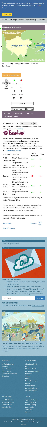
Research (28, 374)
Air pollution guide (32, 371)
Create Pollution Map (9, 374)
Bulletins (7, 113)
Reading (20, 129)
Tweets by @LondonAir (10, 243)
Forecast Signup (31, 388)
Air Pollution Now (8, 364)
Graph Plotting (30, 405)
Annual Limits (6, 407)
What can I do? (30, 369)
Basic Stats (7, 223)
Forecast (5, 366)
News (27, 378)
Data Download (30, 402)
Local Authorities (8, 400)
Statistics (28, 409)
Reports (34, 223)
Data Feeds (29, 407)
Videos (27, 376)
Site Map (23, 424)
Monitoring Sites (8, 402)
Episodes (5, 376)
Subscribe (40, 298)
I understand (7, 14)
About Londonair (31, 364)
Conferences (30, 386)
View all (22, 103)
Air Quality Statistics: (11, 123)
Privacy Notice (37, 422)
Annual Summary (9, 228)
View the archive (38, 305)
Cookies (29, 422)
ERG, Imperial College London (26, 419)
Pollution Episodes (11, 116)
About (13, 422)
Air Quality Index (31, 390)
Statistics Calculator (13, 151)
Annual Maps (6, 369)
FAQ (26, 366)
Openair (28, 412)
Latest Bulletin (7, 405)
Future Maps (6, 371)
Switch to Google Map (11, 75)
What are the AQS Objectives (22, 109)
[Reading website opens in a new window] (14, 132)
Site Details (18, 113)
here (42, 294)
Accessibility (20, 422)
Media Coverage (31, 381)
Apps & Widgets (31, 400)
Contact (6, 422)
